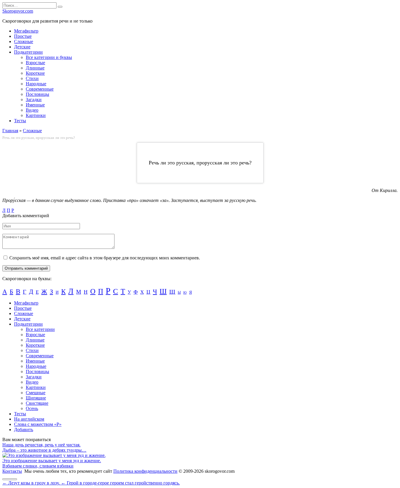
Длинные (35, 67)
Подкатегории (28, 52)
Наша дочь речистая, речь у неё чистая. (41, 444)
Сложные (23, 41)
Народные (36, 83)
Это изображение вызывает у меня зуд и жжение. (51, 460)
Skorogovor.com (17, 10)
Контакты (12, 471)
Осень (32, 408)
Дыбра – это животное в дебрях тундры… (44, 450)
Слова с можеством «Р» (37, 424)
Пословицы (37, 94)
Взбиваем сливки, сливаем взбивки (37, 465)
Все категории (40, 329)
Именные (35, 104)
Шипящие (36, 397)
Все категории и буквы (49, 57)
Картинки (36, 115)
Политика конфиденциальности (145, 471)
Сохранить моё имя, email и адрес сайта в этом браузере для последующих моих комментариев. (104, 257)
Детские (22, 46)
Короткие (35, 73)
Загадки (34, 99)
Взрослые (35, 62)
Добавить (23, 429)
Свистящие (37, 403)
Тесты (20, 120)
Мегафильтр (26, 30)
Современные (40, 88)
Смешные (35, 392)
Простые (23, 36)
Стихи (32, 78)
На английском (29, 418)
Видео (32, 110)
